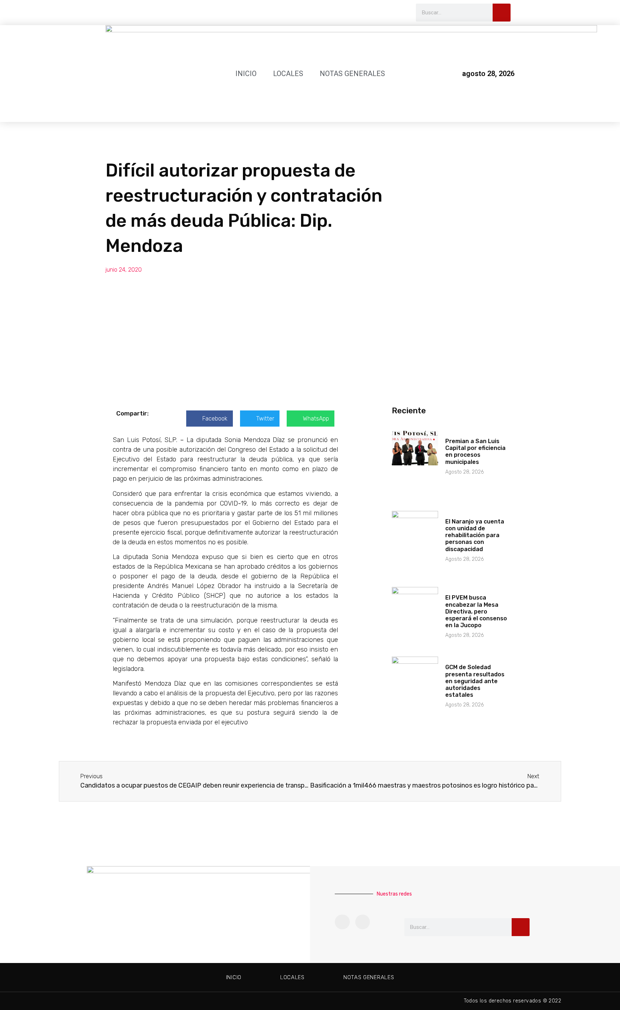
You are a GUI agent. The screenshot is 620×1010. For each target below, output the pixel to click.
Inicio (246, 73)
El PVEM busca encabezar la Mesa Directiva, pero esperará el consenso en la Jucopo (476, 611)
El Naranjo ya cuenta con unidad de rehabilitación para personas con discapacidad (474, 535)
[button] (209, 418)
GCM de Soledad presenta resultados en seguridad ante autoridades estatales (474, 681)
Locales (288, 73)
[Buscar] (502, 13)
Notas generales (352, 73)
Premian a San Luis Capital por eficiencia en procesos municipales (475, 451)
